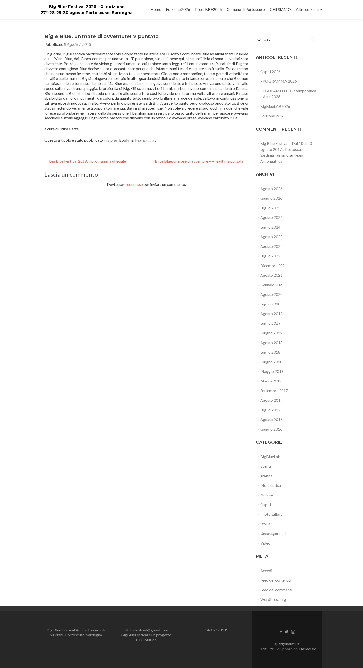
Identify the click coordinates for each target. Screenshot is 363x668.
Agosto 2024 (271, 217)
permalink (146, 140)
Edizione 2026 (178, 9)
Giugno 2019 (271, 332)
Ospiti (265, 504)
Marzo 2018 (271, 381)
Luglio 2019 (270, 323)
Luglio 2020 (270, 304)
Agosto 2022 (271, 246)
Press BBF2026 (208, 9)
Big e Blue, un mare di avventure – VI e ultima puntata (201, 161)
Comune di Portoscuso (246, 9)
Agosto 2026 (271, 188)
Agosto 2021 (271, 275)
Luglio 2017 (270, 409)
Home (155, 9)
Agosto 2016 (271, 419)
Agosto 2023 (271, 236)
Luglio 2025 (270, 207)
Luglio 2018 (270, 352)
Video (265, 543)
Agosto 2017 (271, 400)
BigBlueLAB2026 (275, 106)
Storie (112, 140)
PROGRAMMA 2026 (278, 81)
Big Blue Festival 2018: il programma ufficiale (85, 161)
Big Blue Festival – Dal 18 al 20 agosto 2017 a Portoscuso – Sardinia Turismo (286, 149)
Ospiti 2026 (270, 71)
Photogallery (271, 514)
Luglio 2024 (270, 227)
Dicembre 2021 (273, 265)
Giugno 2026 (271, 198)
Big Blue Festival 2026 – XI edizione (87, 6)
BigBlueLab (270, 456)
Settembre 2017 (274, 390)
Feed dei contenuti (275, 580)
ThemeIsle (307, 648)
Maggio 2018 (271, 371)
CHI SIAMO (280, 9)
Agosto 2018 (271, 342)
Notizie (266, 495)
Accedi (266, 570)
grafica (266, 475)
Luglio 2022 (270, 255)
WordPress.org (273, 599)
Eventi (265, 466)
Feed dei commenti (276, 589)
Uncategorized (273, 533)
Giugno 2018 (271, 361)
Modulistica (270, 485)
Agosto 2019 (271, 313)
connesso (135, 184)
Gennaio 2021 (272, 284)
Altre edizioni (307, 9)
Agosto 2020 (271, 294)
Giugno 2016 (271, 429)
